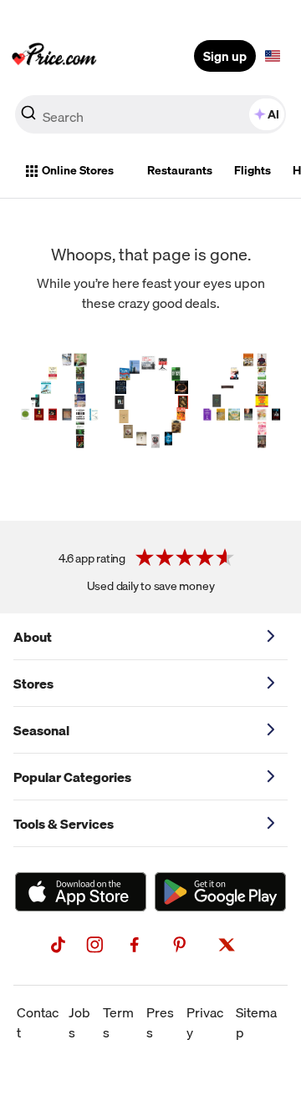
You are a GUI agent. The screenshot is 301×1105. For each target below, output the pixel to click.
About (32, 637)
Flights (252, 170)
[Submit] (28, 117)
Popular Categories (72, 777)
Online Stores (78, 170)
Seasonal (41, 730)
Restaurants (179, 170)
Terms (118, 1022)
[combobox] (150, 114)
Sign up (225, 56)
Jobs (79, 1022)
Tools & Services (63, 824)
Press (160, 1022)
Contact (38, 1022)
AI (273, 114)
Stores (33, 683)
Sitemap (256, 1022)
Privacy (204, 1022)
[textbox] (272, 56)
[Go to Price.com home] (54, 56)
